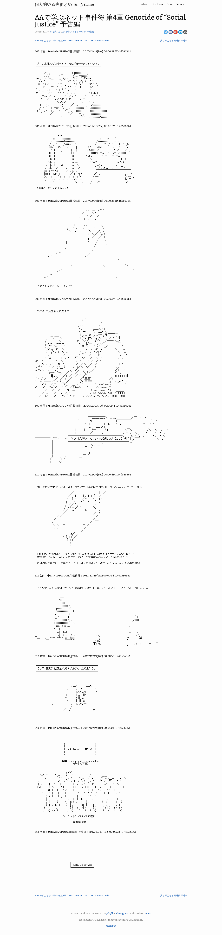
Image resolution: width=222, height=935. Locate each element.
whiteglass (122, 913)
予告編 (90, 31)
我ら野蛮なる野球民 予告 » (173, 40)
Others (180, 4)
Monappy (111, 925)
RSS (148, 913)
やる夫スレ (55, 31)
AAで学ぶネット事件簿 (74, 31)
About (145, 4)
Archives (157, 4)
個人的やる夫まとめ (53, 4)
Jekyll (109, 913)
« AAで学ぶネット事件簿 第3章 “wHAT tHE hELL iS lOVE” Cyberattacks (72, 40)
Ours (170, 4)
